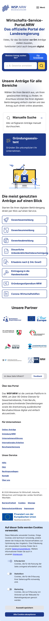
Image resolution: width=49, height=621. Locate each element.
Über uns (6, 480)
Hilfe (4, 463)
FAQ (4, 467)
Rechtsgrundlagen (10, 471)
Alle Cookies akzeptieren (24, 614)
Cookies (22, 503)
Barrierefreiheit (9, 503)
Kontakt (5, 476)
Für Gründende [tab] (38, 56)
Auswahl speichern (24, 608)
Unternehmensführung (12, 438)
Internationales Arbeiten (13, 442)
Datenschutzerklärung (12, 508)
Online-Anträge (9, 429)
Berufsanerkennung (11, 447)
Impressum (29, 508)
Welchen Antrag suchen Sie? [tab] (15, 56)
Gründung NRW (9, 434)
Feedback (38, 376)
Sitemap (31, 503)
